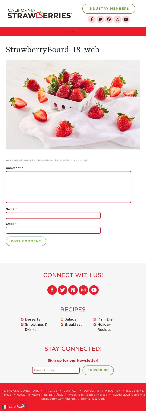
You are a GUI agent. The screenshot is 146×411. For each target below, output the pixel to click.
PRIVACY (51, 390)
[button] (73, 30)
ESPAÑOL (16, 406)
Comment (14, 168)
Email (11, 224)
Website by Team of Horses (88, 394)
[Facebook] (92, 19)
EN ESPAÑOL (53, 394)
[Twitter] (100, 19)
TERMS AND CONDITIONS (20, 390)
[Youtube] (126, 19)
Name (11, 209)
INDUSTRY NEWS (28, 394)
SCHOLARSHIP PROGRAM (101, 390)
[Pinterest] (109, 19)
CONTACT (70, 390)
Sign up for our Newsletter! (73, 360)
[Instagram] (117, 19)
